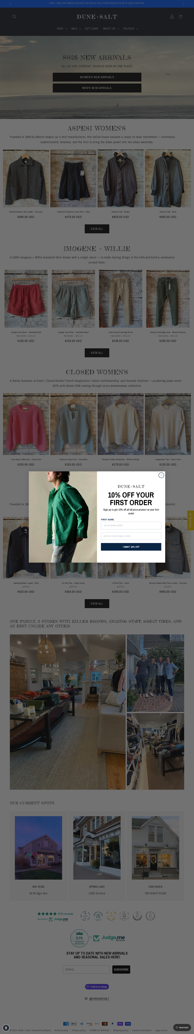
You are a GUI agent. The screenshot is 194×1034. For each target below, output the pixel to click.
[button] (6, 1028)
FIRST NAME (107, 519)
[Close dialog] (161, 475)
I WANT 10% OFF (131, 546)
